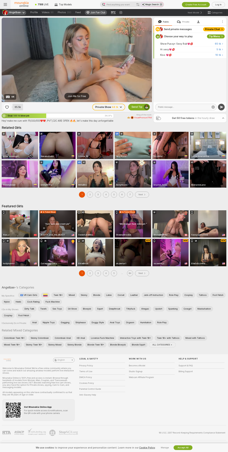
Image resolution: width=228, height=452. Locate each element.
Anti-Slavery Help (87, 395)
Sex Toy (215, 62)
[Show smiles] (213, 107)
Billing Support (186, 371)
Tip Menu (214, 36)
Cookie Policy (147, 447)
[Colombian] (45, 295)
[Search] (138, 4)
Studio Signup (136, 371)
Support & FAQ (186, 365)
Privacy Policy (86, 365)
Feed (78, 12)
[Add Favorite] (7, 107)
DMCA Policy (85, 377)
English (61, 360)
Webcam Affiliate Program (141, 377)
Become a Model (137, 365)
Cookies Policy (86, 383)
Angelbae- (9, 287)
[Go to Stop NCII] (69, 433)
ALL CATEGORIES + (162, 344)
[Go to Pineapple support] (52, 433)
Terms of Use (85, 371)
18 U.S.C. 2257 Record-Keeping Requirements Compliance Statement (192, 433)
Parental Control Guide (90, 389)
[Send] (221, 107)
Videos (48, 12)
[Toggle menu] (5, 4)
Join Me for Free (77, 96)
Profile (34, 12)
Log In (218, 4)
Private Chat (212, 29)
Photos (64, 12)
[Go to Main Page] (21, 4)
